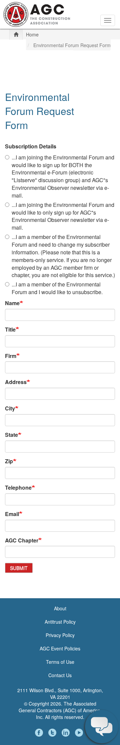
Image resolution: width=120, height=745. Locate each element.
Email (12, 514)
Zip (9, 461)
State (11, 435)
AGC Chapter (21, 540)
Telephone (18, 487)
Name (12, 303)
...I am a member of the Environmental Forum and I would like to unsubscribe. (57, 288)
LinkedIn (67, 733)
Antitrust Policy (60, 621)
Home (32, 34)
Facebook (40, 733)
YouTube (80, 733)
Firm (10, 356)
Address (16, 382)
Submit (19, 568)
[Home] (36, 13)
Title (10, 329)
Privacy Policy (60, 635)
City (10, 408)
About (60, 608)
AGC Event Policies (60, 648)
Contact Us (60, 675)
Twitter (53, 733)
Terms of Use (60, 661)
